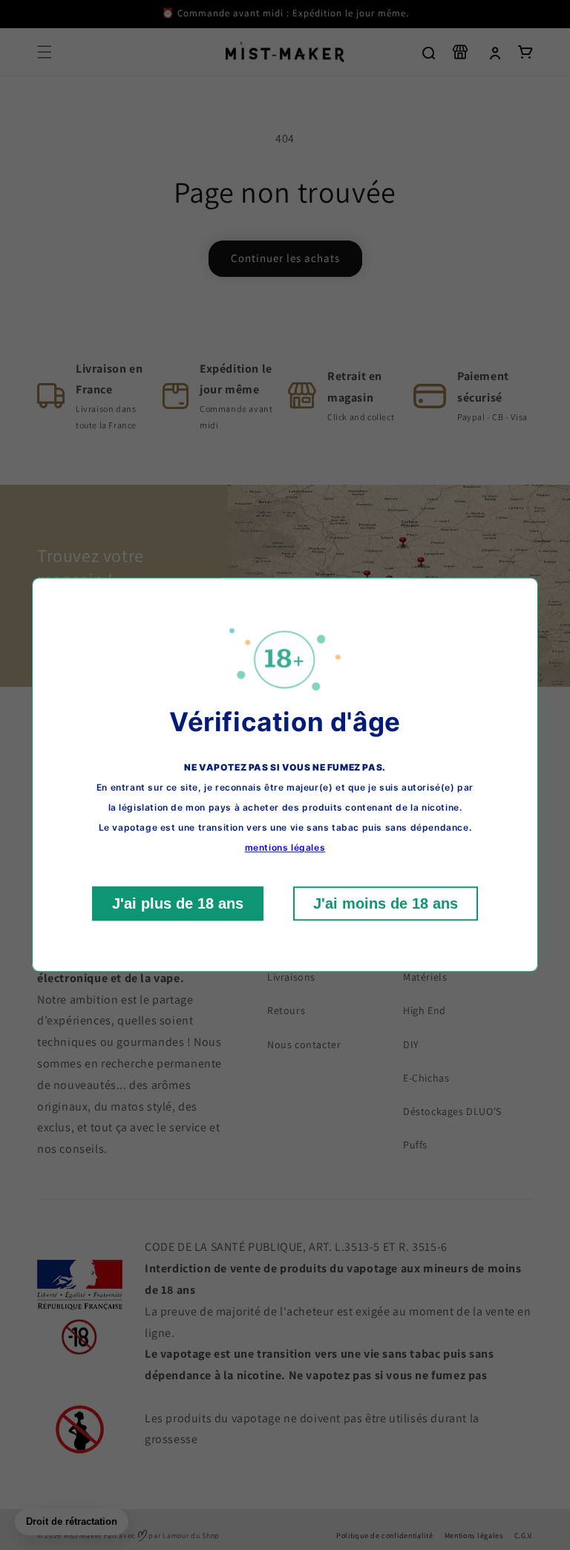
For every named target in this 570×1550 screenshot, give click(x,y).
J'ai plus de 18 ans (177, 904)
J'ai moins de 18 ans (385, 904)
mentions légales (285, 848)
